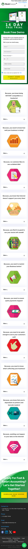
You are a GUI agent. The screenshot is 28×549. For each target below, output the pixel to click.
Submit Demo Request (14, 77)
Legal (23, 538)
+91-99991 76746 (6, 516)
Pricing (16, 540)
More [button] (5, 119)
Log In (20, 2)
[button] (4, 59)
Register (24, 2)
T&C (21, 72)
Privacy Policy (16, 538)
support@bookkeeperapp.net (9, 522)
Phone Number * (7, 55)
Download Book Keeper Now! (14, 495)
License (10, 540)
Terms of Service (6, 538)
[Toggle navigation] (25, 5)
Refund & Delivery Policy (9, 541)
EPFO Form (21, 541)
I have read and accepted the (12, 72)
